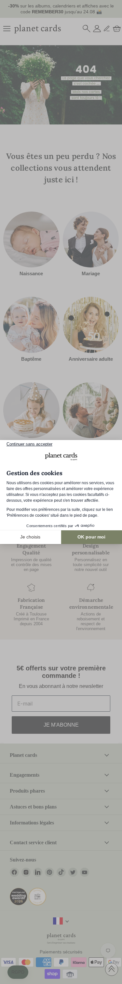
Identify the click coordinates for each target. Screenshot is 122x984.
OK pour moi (91, 536)
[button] (17, 972)
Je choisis (30, 536)
